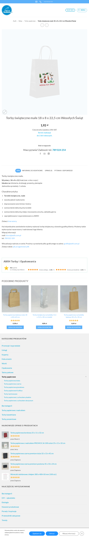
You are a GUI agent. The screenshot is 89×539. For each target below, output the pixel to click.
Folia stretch (7, 359)
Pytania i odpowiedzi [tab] (63, 170)
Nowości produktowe (10, 507)
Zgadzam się (37, 533)
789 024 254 (59, 150)
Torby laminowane (10, 394)
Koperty (5, 354)
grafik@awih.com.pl (71, 243)
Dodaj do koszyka (15, 327)
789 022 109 (10, 238)
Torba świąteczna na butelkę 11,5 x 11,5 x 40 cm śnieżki (44, 316)
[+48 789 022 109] (41, 1)
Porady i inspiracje (9, 511)
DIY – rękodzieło (8, 498)
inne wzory (12, 221)
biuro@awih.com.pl (13, 235)
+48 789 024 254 (48, 1)
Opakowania (7, 368)
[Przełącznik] (85, 376)
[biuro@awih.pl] (36, 1)
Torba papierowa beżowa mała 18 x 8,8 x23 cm (15, 316)
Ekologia (5, 502)
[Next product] (42, 25)
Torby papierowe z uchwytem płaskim (17, 397)
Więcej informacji (68, 533)
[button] (82, 10)
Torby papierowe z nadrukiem (13, 410)
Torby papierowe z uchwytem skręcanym (18, 400)
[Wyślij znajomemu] (44, 154)
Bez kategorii (7, 406)
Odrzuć (52, 533)
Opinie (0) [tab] (48, 170)
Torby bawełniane (9, 415)
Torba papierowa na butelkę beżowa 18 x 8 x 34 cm (74, 316)
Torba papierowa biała (12, 381)
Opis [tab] (18, 170)
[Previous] (2, 309)
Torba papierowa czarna (12, 384)
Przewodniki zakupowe (11, 516)
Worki (4, 363)
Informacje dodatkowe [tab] (32, 170)
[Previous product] (47, 25)
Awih (14, 21)
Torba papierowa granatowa (14, 387)
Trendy (4, 520)
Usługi (4, 350)
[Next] (87, 309)
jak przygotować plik (21, 246)
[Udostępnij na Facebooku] (40, 154)
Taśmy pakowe (7, 372)
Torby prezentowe (9, 419)
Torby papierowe (30, 21)
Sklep (20, 21)
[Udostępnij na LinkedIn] (49, 154)
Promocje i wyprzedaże (11, 346)
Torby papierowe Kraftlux (13, 391)
